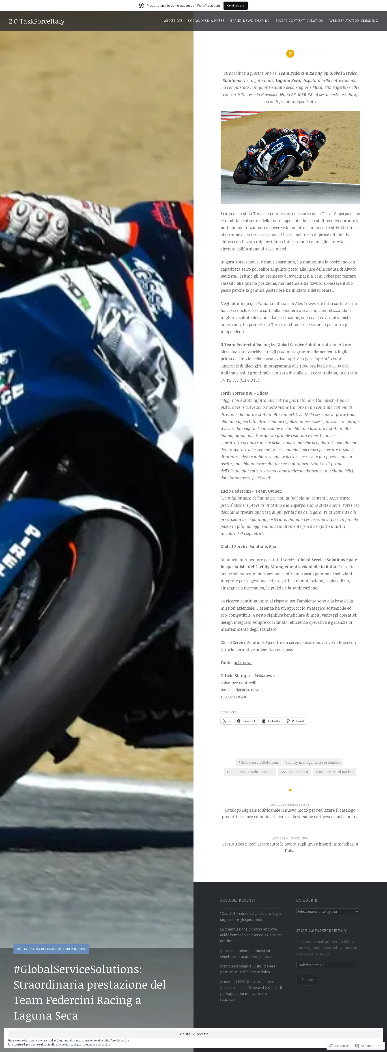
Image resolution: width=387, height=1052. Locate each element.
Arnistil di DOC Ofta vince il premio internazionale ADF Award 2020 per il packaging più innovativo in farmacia (251, 990)
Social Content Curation (299, 20)
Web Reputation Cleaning (353, 20)
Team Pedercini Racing (334, 771)
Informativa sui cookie (96, 1044)
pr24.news (243, 662)
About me (173, 20)
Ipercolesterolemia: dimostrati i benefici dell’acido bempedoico (246, 953)
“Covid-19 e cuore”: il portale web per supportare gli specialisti (251, 916)
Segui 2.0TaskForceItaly (321, 930)
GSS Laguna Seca (294, 771)
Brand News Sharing (250, 20)
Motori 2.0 (66, 949)
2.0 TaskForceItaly (36, 21)
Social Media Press (206, 20)
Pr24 (82, 949)
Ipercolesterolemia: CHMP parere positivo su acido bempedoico (247, 969)
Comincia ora (235, 5)
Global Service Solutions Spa (250, 771)
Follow (307, 979)
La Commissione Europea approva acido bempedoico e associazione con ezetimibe (251, 935)
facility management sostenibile (313, 762)
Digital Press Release (36, 949)
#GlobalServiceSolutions (259, 762)
